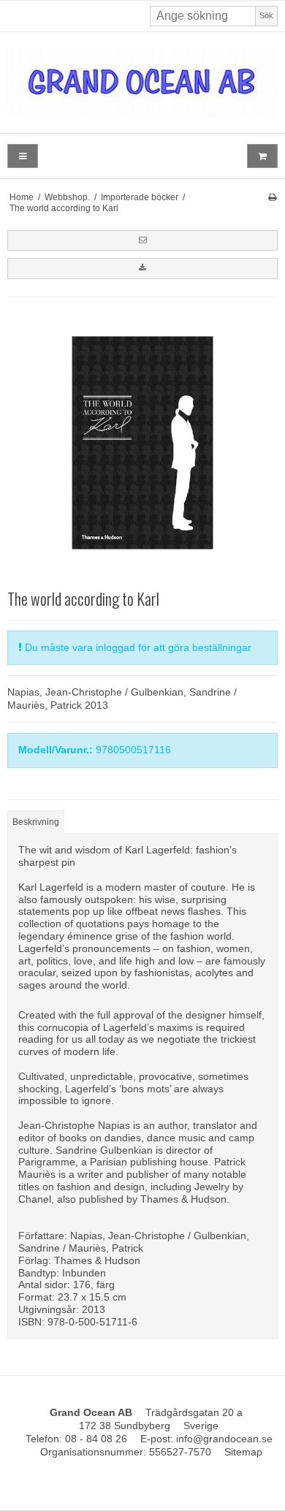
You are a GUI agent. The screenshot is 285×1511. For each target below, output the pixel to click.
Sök (266, 15)
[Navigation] (22, 156)
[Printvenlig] (272, 197)
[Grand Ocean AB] (142, 82)
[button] (142, 240)
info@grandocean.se (224, 1439)
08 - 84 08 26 (96, 1439)
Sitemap (243, 1452)
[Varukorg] (262, 156)
